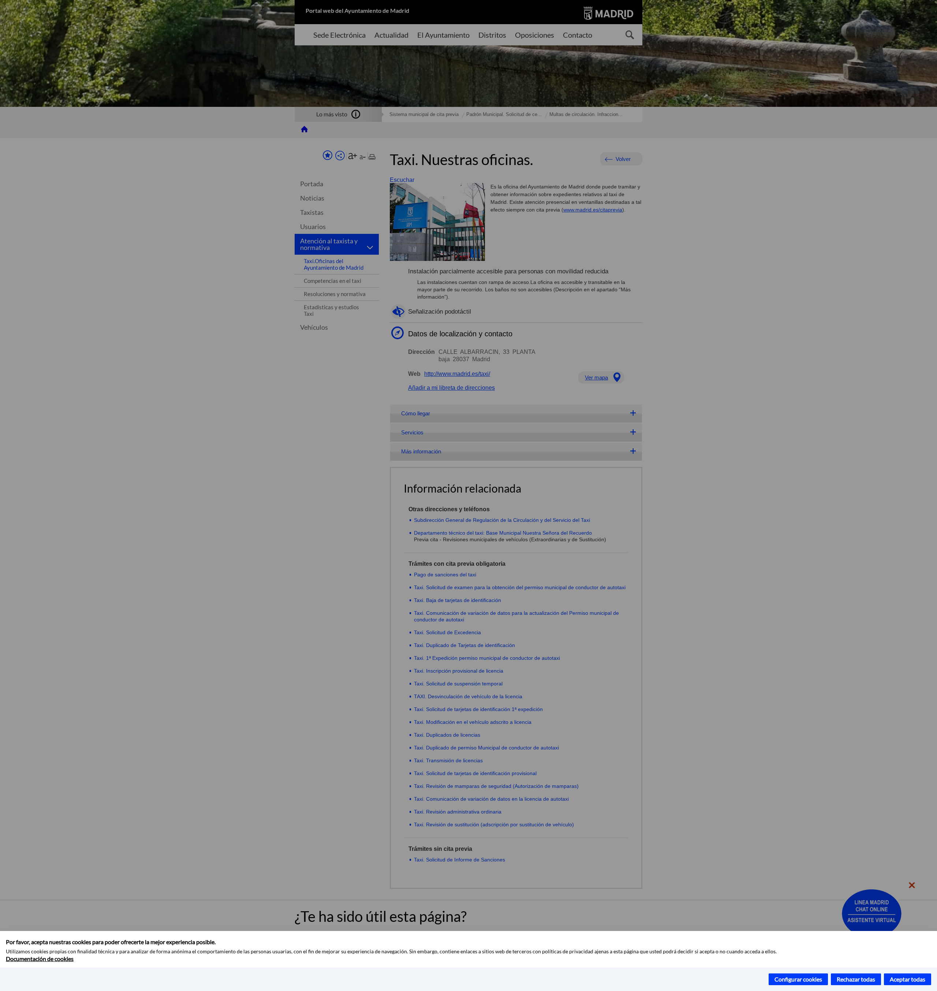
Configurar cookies (798, 979)
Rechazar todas (856, 979)
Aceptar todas (907, 979)
